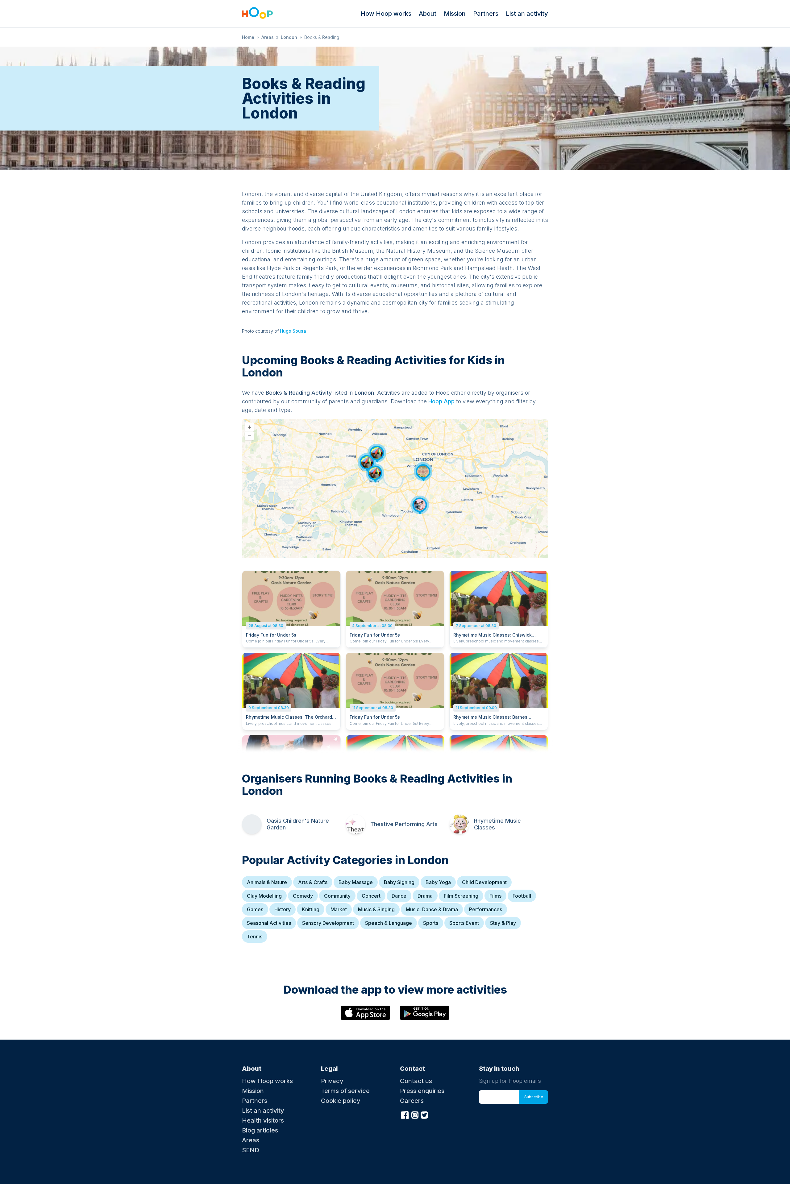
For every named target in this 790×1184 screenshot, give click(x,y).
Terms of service (345, 1091)
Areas (267, 37)
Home (248, 37)
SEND (250, 1150)
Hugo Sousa (293, 331)
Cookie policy (340, 1100)
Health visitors (263, 1120)
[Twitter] (425, 1114)
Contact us (416, 1081)
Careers (412, 1100)
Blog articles (260, 1130)
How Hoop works (385, 13)
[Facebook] (405, 1114)
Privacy (332, 1081)
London (289, 37)
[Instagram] (415, 1114)
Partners (485, 13)
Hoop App (441, 401)
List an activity (527, 13)
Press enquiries (422, 1091)
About (427, 13)
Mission (455, 13)
